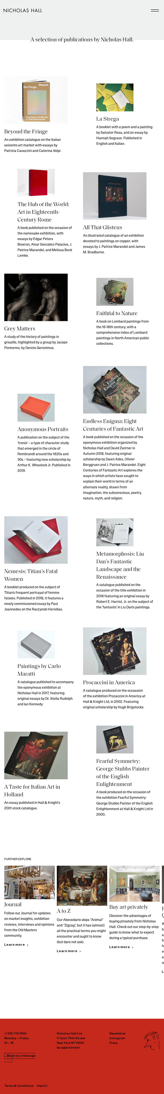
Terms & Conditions (19, 1086)
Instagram (117, 1038)
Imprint (42, 1086)
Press (113, 1043)
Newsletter (117, 1033)
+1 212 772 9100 (15, 1033)
